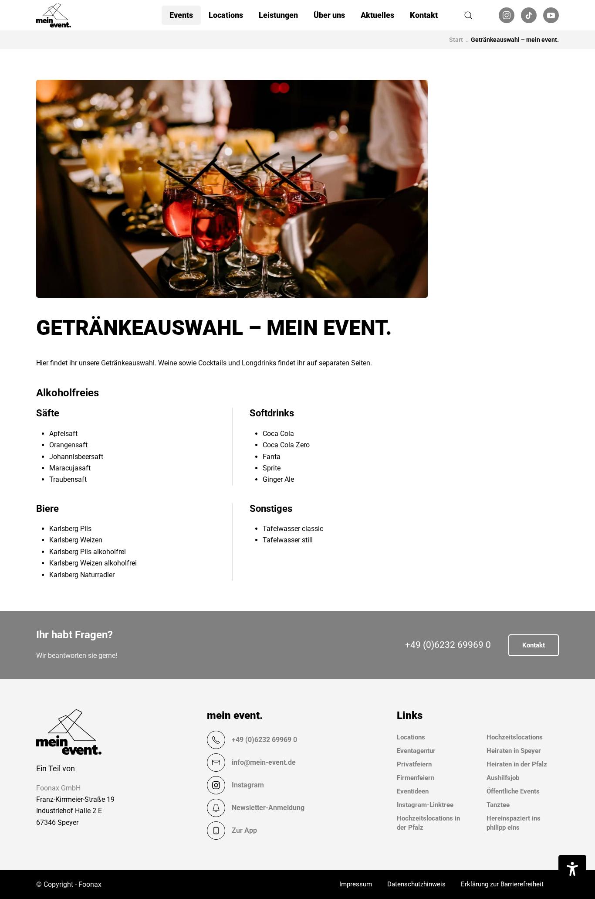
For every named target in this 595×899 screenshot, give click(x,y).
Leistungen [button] (278, 15)
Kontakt (424, 15)
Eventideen (413, 791)
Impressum (355, 884)
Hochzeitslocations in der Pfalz (428, 822)
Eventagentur (416, 751)
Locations (411, 737)
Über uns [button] (329, 15)
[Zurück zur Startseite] (53, 15)
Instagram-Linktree (425, 805)
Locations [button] (226, 15)
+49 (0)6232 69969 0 (448, 645)
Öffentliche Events (513, 791)
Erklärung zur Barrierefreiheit (502, 884)
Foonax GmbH (58, 788)
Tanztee (498, 805)
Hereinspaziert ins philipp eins (514, 822)
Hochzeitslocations (515, 737)
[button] (468, 15)
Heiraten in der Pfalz (517, 764)
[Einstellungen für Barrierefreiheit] (572, 869)
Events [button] (181, 15)
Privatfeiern (414, 764)
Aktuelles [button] (377, 15)
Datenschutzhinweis (416, 884)
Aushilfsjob (503, 778)
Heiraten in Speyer (514, 751)
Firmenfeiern (415, 778)
